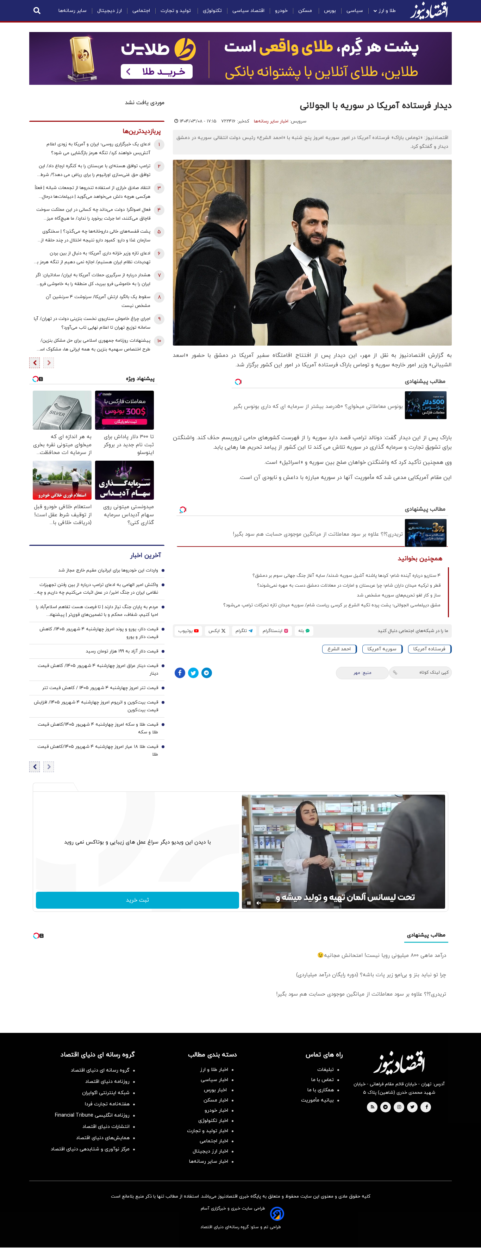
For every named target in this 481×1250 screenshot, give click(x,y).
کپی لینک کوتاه (434, 672)
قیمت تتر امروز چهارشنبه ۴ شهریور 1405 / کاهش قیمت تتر (100, 688)
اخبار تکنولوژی (213, 1120)
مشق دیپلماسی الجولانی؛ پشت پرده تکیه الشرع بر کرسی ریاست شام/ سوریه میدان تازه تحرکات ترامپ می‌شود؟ (332, 605)
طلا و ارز (387, 10)
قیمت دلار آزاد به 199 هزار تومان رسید (122, 651)
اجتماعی (141, 10)
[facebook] (426, 1107)
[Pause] (249, 903)
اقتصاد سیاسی (248, 10)
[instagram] (399, 1107)
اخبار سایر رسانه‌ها (271, 121)
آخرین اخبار (145, 555)
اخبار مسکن (216, 1100)
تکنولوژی (212, 10)
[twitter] (412, 1107)
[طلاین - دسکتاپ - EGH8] (240, 58)
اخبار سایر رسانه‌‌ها (208, 1161)
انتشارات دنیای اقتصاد (106, 1126)
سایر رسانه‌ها (72, 10)
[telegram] (385, 1107)
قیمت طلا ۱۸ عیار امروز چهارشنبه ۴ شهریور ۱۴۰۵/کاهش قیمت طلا (97, 751)
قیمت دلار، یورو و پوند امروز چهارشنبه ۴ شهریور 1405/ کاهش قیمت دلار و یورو (98, 633)
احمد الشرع (339, 649)
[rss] (372, 1107)
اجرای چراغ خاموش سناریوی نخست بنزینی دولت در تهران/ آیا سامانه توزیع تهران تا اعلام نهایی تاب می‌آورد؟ (92, 323)
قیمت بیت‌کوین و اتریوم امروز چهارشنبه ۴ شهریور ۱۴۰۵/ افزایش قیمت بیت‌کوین (96, 706)
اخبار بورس (216, 1090)
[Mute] (259, 903)
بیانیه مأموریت (317, 1100)
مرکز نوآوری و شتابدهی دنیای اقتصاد (90, 1149)
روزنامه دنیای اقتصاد (107, 1081)
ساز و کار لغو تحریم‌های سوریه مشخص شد (399, 595)
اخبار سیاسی (214, 1080)
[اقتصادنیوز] (399, 1062)
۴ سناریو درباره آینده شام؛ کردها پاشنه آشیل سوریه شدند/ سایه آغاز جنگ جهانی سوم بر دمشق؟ (346, 576)
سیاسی (354, 10)
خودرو (281, 10)
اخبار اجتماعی (214, 1141)
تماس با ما (322, 1080)
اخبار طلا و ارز (214, 1069)
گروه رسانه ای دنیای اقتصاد (100, 1070)
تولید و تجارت (176, 10)
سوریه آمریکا (382, 649)
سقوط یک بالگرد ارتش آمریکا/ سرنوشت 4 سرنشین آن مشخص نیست (98, 301)
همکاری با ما (320, 1090)
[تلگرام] (206, 673)
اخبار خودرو (216, 1110)
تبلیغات (325, 1069)
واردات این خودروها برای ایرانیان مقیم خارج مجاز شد (108, 570)
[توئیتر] (193, 673)
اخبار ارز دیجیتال (210, 1151)
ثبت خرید (137, 900)
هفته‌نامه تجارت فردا (107, 1104)
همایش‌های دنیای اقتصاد (103, 1138)
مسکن (305, 10)
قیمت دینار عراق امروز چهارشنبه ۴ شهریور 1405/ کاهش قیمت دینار (98, 670)
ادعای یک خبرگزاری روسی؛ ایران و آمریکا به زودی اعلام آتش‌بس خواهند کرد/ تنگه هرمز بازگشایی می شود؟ (98, 148)
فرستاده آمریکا (429, 649)
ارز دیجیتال (109, 10)
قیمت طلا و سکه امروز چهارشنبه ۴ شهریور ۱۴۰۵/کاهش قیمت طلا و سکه (98, 728)
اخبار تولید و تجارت (207, 1131)
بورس (330, 10)
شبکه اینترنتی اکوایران (106, 1093)
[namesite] (429, 10)
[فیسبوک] (180, 673)
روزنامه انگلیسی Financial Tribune (92, 1115)
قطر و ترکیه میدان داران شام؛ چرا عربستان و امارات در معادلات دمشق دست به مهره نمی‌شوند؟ (349, 585)
